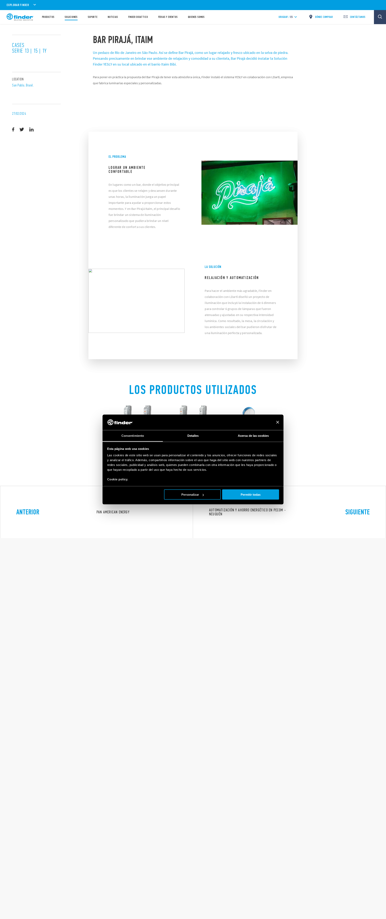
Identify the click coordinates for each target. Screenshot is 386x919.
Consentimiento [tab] (132, 435)
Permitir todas (251, 494)
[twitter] (22, 130)
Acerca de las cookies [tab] (253, 435)
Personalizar (190, 494)
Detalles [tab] (193, 435)
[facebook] (13, 129)
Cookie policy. (117, 479)
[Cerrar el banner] (277, 422)
